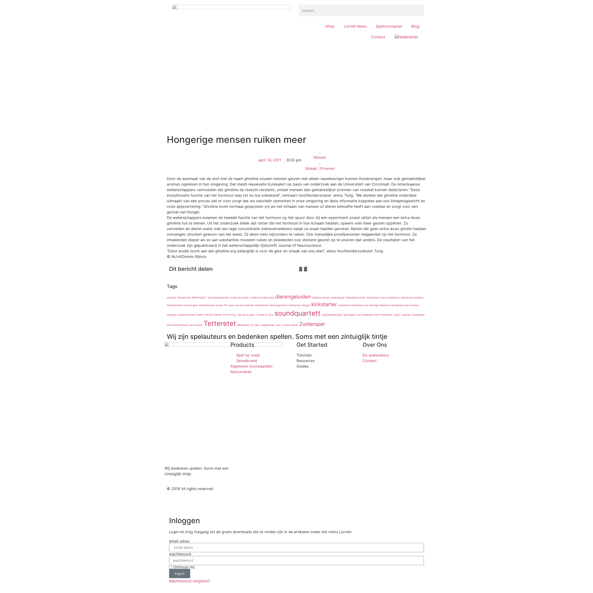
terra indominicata (177, 325)
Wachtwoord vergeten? (189, 581)
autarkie (171, 297)
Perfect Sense (213, 314)
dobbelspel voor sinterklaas (383, 297)
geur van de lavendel (241, 305)
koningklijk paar (399, 305)
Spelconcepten (389, 26)
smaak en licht (264, 314)
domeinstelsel (175, 305)
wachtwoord (180, 554)
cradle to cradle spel (262, 297)
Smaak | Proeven (320, 168)
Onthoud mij (183, 567)
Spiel (397, 314)
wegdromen (267, 325)
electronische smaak (211, 305)
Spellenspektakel (332, 314)
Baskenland (184, 297)
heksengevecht (278, 305)
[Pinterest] (343, 492)
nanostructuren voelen (191, 314)
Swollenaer (418, 314)
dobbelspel (337, 297)
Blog (415, 26)
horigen (305, 305)
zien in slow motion (287, 325)
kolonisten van (359, 305)
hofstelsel (294, 305)
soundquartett (297, 313)
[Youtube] (330, 492)
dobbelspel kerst (355, 297)
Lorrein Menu (355, 26)
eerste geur (191, 305)
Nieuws (319, 157)
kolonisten (344, 305)
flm (226, 305)
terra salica (195, 325)
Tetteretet (220, 323)
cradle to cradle (239, 297)
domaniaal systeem (412, 297)
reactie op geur (246, 314)
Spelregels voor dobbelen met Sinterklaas (368, 314)
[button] (301, 269)
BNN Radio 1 (199, 297)
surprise (406, 314)
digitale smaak (321, 297)
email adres (179, 541)
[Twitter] (304, 492)
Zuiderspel (312, 324)
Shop (329, 26)
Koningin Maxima (379, 305)
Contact (378, 37)
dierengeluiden (293, 297)
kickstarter (324, 304)
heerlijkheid (261, 305)
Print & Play (229, 314)
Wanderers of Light (248, 325)
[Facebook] (317, 492)
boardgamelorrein (218, 297)
